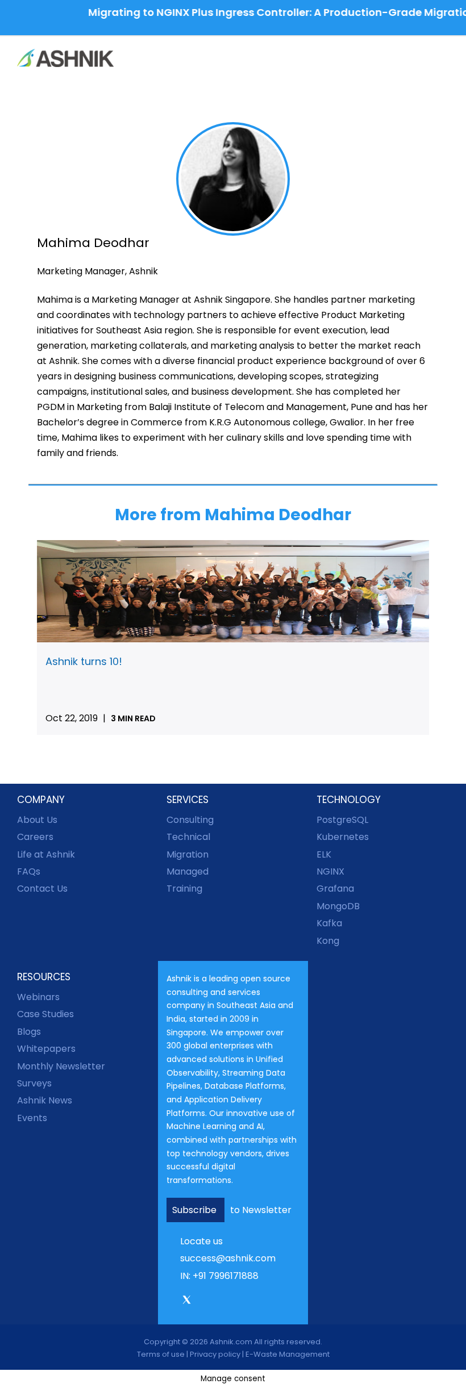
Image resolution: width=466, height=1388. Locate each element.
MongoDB (338, 906)
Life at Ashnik (46, 854)
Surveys (34, 1083)
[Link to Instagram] (203, 1301)
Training (184, 888)
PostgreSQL (342, 819)
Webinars (38, 997)
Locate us (201, 1241)
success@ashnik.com (228, 1258)
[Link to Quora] (267, 1301)
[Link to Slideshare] (251, 1301)
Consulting (190, 819)
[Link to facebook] (170, 1301)
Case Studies (45, 1014)
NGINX (330, 871)
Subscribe (195, 1209)
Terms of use (161, 1354)
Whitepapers (46, 1048)
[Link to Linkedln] (219, 1301)
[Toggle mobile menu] (444, 59)
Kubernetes (343, 836)
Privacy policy (215, 1354)
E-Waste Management (288, 1354)
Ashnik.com (231, 1341)
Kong (328, 940)
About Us (37, 819)
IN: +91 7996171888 (219, 1275)
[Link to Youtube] (235, 1301)
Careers (35, 836)
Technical (188, 836)
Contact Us (42, 888)
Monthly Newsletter (61, 1066)
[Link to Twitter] (186, 1303)
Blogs (29, 1031)
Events (32, 1117)
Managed (188, 871)
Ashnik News (44, 1100)
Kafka (329, 923)
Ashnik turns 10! (83, 661)
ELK (324, 854)
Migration (188, 854)
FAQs (28, 871)
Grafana (335, 888)
